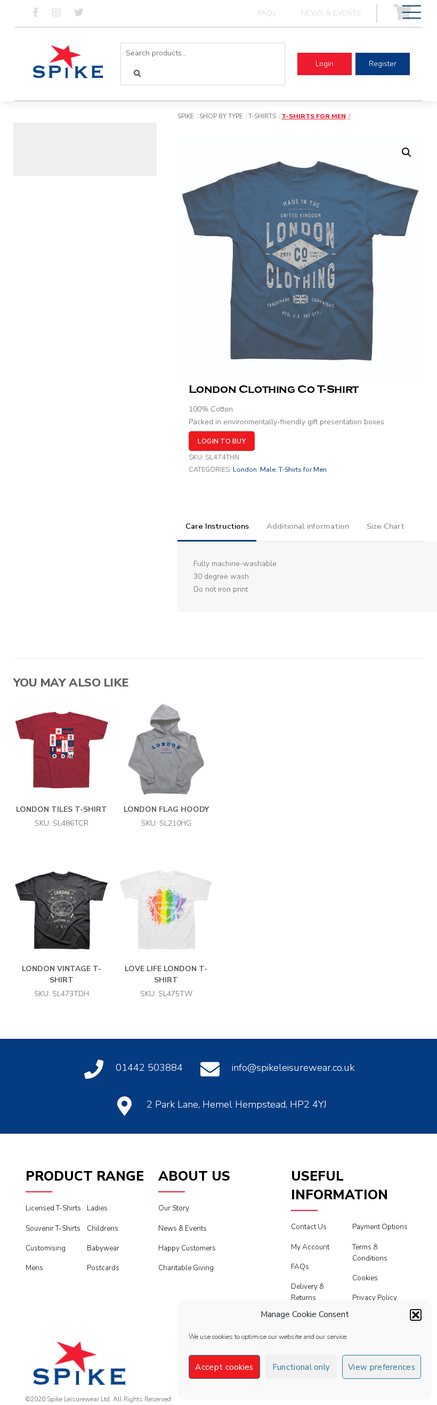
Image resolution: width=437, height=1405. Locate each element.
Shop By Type (221, 116)
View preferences (381, 1367)
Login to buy (222, 441)
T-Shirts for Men (313, 116)
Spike (185, 116)
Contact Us (309, 1227)
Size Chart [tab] (385, 526)
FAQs (267, 13)
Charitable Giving (186, 1268)
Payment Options (380, 1227)
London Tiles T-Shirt (61, 809)
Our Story (173, 1208)
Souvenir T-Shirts (53, 1228)
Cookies (365, 1278)
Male (268, 469)
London (245, 469)
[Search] (137, 73)
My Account (310, 1247)
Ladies (97, 1208)
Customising (46, 1248)
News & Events (182, 1228)
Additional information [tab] (307, 526)
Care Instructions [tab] (217, 526)
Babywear (103, 1248)
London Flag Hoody (166, 809)
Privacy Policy (374, 1298)
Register (382, 64)
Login (324, 64)
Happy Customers (187, 1248)
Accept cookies (224, 1367)
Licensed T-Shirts (53, 1208)
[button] (415, 1315)
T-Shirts (262, 116)
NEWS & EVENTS (331, 13)
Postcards (103, 1268)
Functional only (301, 1367)
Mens (34, 1268)
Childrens (102, 1228)
